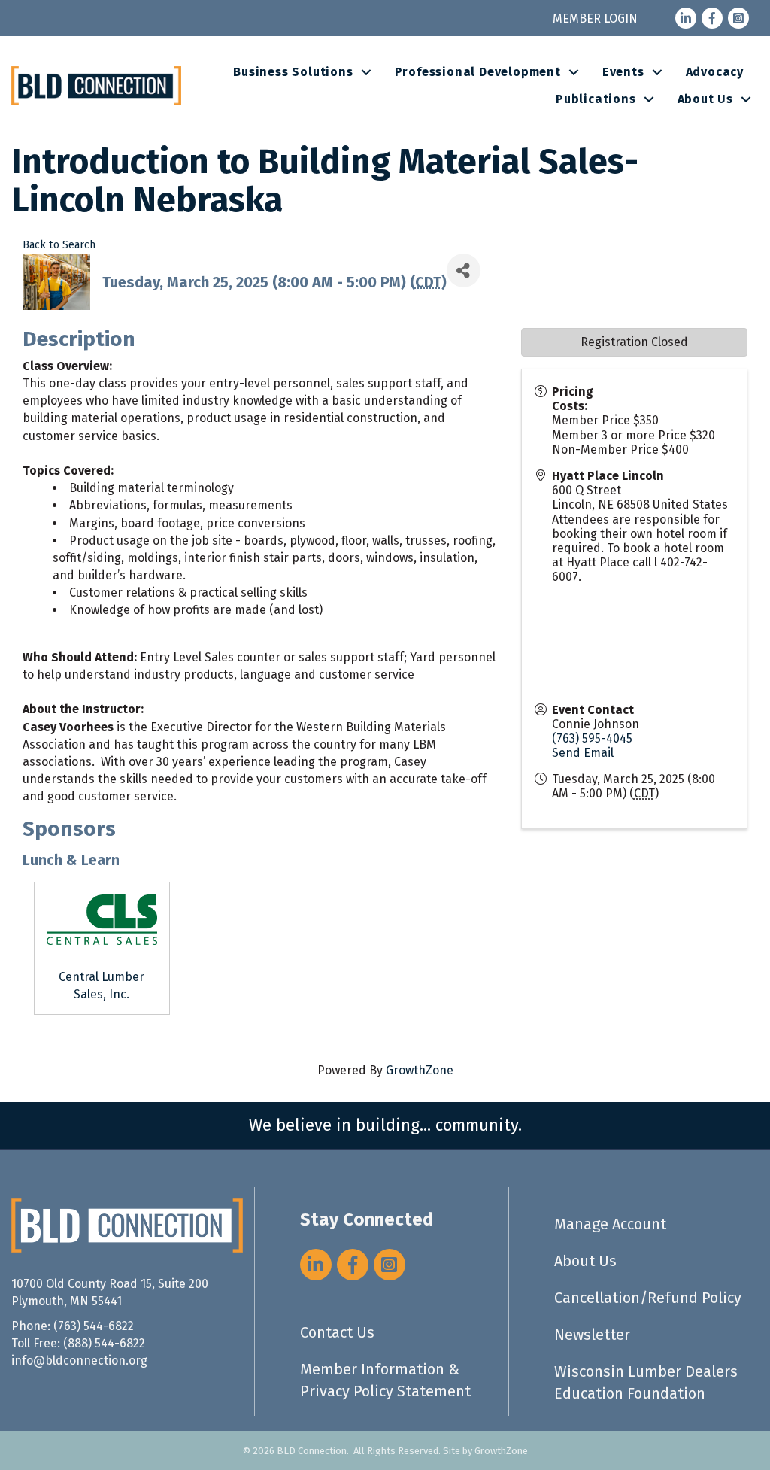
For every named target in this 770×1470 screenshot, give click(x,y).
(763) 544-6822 (93, 1326)
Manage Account (610, 1224)
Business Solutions (293, 72)
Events (623, 72)
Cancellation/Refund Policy (647, 1298)
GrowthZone (419, 1070)
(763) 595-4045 (592, 738)
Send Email (583, 753)
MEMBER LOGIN (595, 18)
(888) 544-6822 (104, 1343)
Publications (596, 99)
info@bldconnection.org (79, 1360)
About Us (705, 99)
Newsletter (592, 1335)
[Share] (463, 270)
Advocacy (715, 72)
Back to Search (59, 244)
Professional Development (478, 72)
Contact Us (337, 1332)
